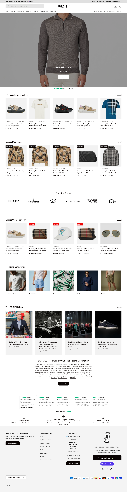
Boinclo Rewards (109, 11)
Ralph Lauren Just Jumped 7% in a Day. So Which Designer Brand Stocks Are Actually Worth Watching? (48, 345)
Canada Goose (62, 378)
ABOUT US (63, 383)
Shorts (102, 294)
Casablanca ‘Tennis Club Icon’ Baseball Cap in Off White (62, 250)
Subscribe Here (12, 443)
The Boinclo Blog (45, 443)
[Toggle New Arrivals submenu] (15, 11)
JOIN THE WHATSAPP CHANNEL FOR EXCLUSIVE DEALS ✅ (107, 457)
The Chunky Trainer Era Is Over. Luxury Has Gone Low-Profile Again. (107, 344)
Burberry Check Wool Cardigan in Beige (15, 172)
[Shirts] (87, 281)
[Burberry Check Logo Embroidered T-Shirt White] (39, 108)
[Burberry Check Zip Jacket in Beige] (39, 156)
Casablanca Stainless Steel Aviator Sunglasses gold (109, 250)
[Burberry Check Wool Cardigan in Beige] (16, 156)
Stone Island (79, 376)
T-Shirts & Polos (11, 294)
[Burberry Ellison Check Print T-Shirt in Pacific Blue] (110, 108)
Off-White (73, 378)
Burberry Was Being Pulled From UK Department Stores (18, 343)
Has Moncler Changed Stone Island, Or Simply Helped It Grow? (78, 344)
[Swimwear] (39, 281)
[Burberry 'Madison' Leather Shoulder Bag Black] (87, 233)
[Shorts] (111, 281)
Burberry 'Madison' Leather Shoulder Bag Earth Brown (37, 250)
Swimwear (32, 294)
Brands (19, 11)
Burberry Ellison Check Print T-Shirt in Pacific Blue (110, 125)
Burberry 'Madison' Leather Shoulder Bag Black (85, 250)
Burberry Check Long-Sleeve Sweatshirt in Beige (62, 172)
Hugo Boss (54, 378)
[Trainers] (63, 281)
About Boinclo (97, 11)
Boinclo (11, 485)
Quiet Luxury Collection (48, 11)
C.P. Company (88, 376)
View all (119, 95)
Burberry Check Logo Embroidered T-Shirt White (38, 125)
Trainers (55, 294)
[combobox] (25, 6)
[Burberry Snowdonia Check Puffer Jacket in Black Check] (110, 156)
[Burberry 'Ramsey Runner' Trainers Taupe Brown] (16, 108)
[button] (120, 6)
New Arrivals (9, 11)
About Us (42, 436)
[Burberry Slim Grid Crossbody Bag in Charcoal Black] (87, 156)
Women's (36, 11)
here (35, 423)
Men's (27, 11)
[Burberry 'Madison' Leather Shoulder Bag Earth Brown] (39, 233)
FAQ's (93, 1)
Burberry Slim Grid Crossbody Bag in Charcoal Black (86, 172)
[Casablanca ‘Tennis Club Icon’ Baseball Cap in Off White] (63, 233)
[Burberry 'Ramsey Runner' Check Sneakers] (63, 108)
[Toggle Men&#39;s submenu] (31, 11)
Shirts (79, 294)
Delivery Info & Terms (46, 446)
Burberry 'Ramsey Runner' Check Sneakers (63, 125)
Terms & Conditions (46, 460)
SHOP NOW (63, 77)
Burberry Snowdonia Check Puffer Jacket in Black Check (109, 172)
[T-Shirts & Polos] (16, 281)
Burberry (72, 376)
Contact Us (100, 1)
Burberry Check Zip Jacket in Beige (38, 172)
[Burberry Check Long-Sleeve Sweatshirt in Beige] (63, 156)
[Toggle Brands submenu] (23, 11)
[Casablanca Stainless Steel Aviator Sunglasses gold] (110, 233)
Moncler (66, 376)
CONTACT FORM (73, 463)
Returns (119, 11)
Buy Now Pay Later (45, 440)
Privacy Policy (44, 453)
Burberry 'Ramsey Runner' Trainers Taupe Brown (14, 125)
